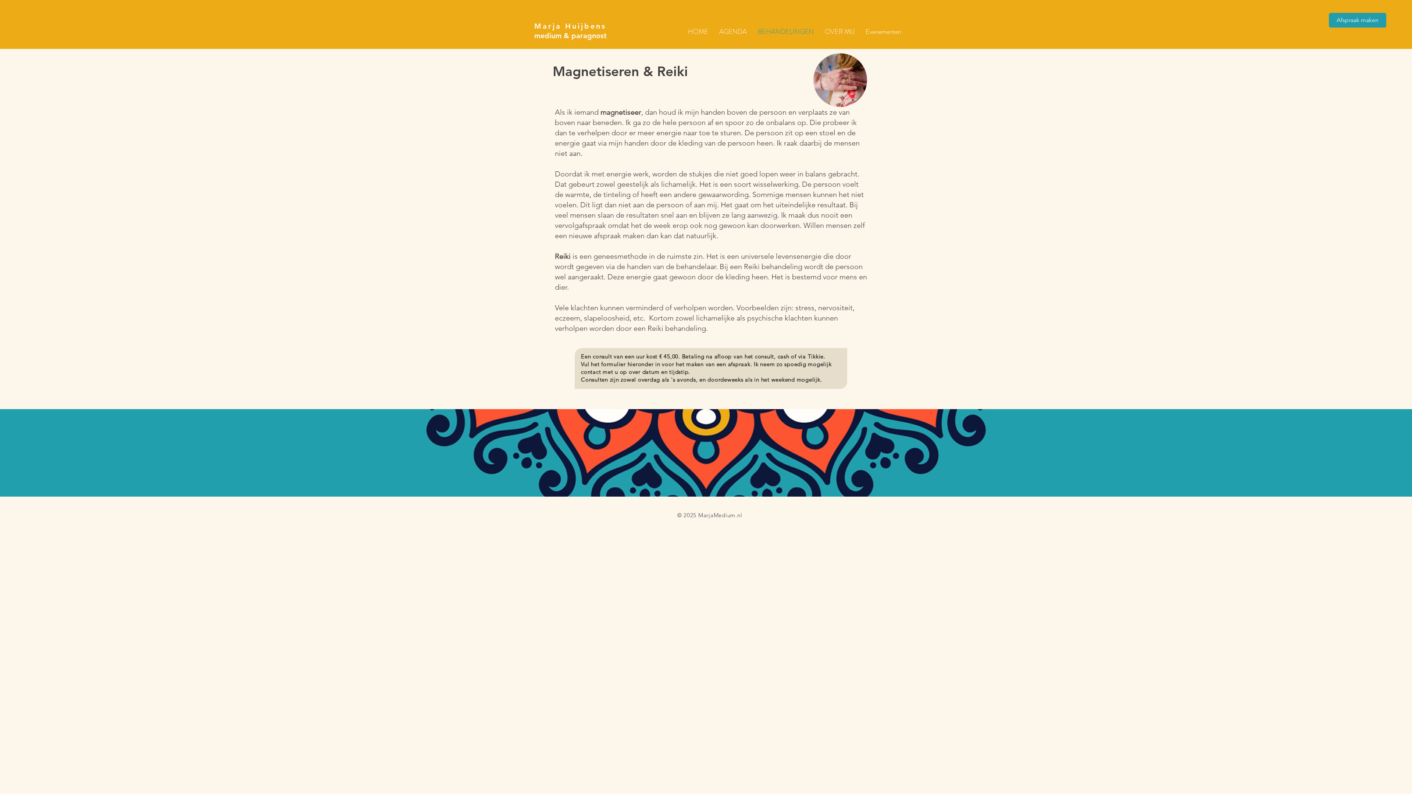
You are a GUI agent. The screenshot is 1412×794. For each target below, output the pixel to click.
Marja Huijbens (570, 26)
